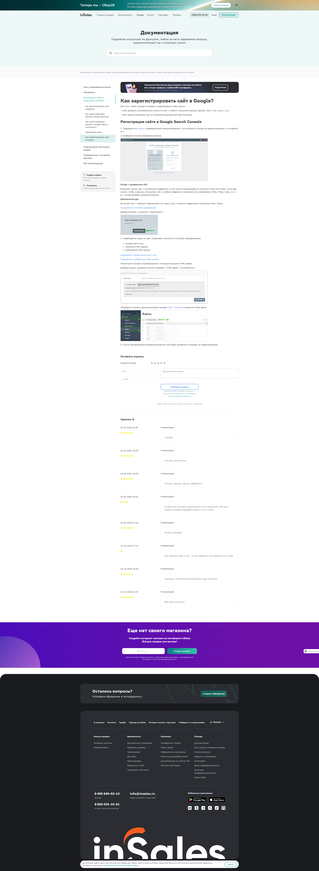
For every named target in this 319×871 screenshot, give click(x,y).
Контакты (111, 722)
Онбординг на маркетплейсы (192, 722)
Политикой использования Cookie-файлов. (121, 865)
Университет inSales (171, 743)
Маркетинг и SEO (135, 765)
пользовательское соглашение (183, 394)
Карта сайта (200, 777)
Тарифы (140, 15)
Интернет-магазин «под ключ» (162, 722)
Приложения (133, 752)
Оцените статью (128, 363)
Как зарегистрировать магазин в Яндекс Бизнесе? (97, 115)
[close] (317, 651)
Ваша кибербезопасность (207, 765)
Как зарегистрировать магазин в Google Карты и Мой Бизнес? (96, 124)
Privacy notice (312, 651)
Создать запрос (94, 175)
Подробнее (220, 87)
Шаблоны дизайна (136, 747)
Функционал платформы (139, 743)
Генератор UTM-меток (138, 770)
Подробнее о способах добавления (138, 207)
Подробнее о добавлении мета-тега (138, 255)
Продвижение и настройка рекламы (96, 156)
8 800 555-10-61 (200, 15)
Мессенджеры (134, 761)
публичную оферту (171, 657)
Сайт (170, 307)
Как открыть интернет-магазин (209, 747)
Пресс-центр (167, 747)
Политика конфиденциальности (205, 771)
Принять (231, 864)
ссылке (141, 128)
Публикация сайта (93, 132)
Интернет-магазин (103, 743)
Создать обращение (214, 693)
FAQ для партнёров (170, 765)
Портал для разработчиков (174, 756)
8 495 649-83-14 (107, 794)
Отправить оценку (179, 387)
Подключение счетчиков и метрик (96, 148)
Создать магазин (182, 651)
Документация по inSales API (175, 761)
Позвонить (92, 185)
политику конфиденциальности (179, 396)
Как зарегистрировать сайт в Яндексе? (97, 107)
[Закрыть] (236, 5)
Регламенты (89, 92)
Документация (201, 743)
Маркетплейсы (101, 747)
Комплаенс (199, 761)
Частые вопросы (202, 752)
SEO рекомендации (93, 163)
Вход (214, 15)
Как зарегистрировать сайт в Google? (97, 138)
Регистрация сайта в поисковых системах (93, 99)
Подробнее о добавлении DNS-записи (139, 259)
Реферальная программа (173, 752)
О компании (99, 722)
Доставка (131, 756)
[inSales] (86, 15)
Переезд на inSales (137, 722)
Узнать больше (221, 5)
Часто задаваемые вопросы (97, 87)
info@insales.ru (142, 794)
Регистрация (229, 15)
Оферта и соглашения (205, 756)
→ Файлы (177, 307)
